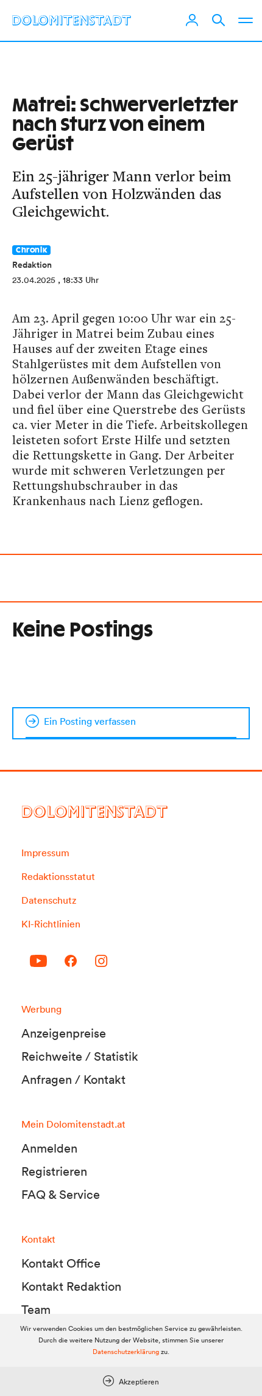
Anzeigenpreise (63, 1033)
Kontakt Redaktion (71, 1286)
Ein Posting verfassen (90, 721)
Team (36, 1309)
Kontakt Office (61, 1263)
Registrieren (54, 1171)
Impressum (45, 852)
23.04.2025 (33, 279)
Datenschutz (48, 900)
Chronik (31, 250)
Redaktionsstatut (58, 876)
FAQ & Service (60, 1194)
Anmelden (49, 1148)
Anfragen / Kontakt (73, 1079)
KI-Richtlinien (50, 924)
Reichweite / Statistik (79, 1056)
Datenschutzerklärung (126, 1351)
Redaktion (32, 265)
